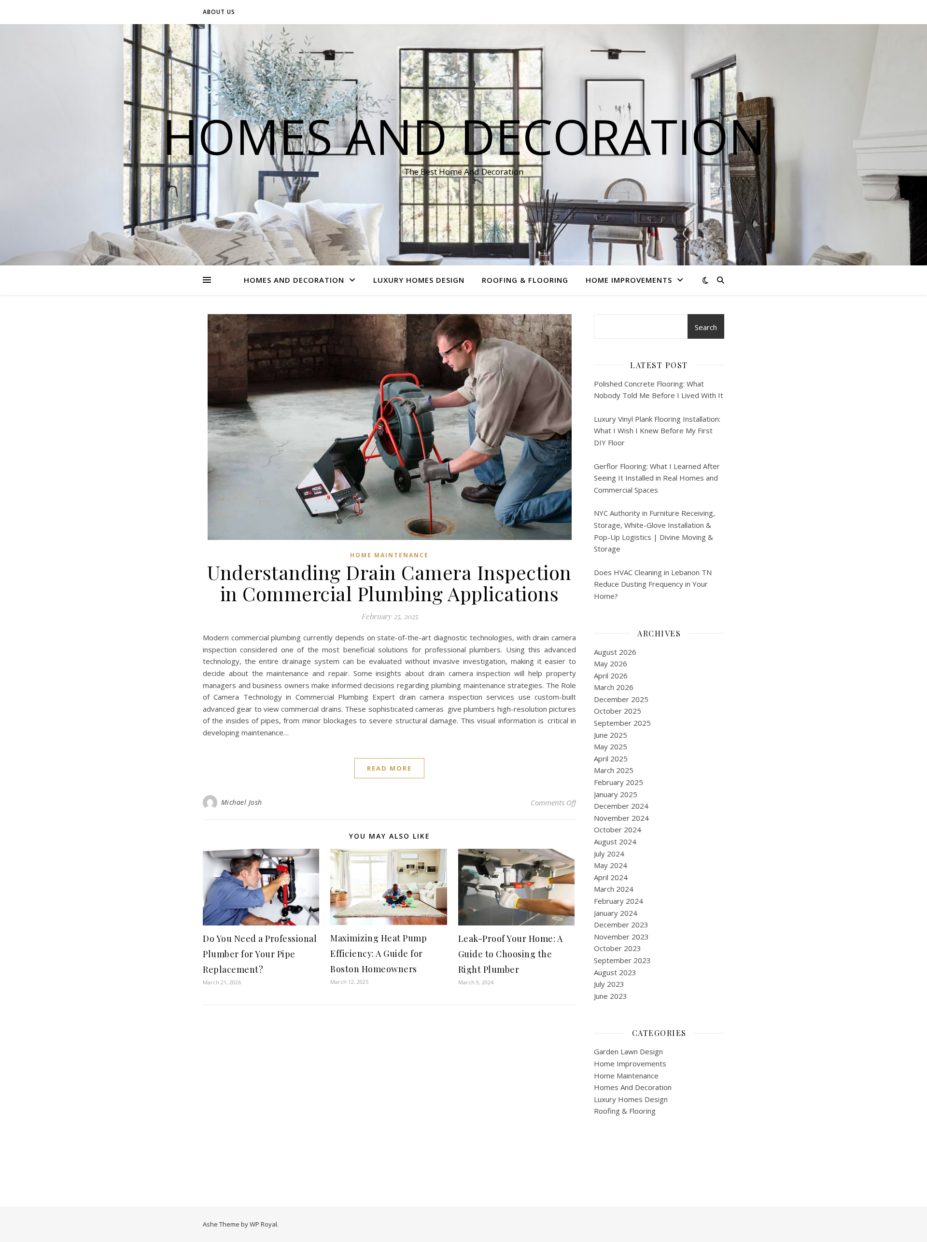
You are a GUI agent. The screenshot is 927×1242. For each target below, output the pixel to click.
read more (389, 768)
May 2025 (610, 746)
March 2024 (613, 889)
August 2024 (615, 841)
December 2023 (621, 924)
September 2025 (622, 723)
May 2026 (610, 663)
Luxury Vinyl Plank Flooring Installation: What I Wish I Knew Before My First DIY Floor (657, 430)
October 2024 (617, 829)
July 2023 (609, 984)
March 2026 (613, 687)
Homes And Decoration (463, 136)
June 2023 (610, 996)
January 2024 (615, 913)
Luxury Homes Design (418, 280)
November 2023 (621, 936)
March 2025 (613, 770)
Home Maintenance (389, 555)
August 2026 (615, 652)
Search (706, 327)
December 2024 (621, 806)
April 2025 (611, 758)
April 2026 (611, 675)
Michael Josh (241, 802)
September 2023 (622, 960)
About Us (219, 12)
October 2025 (617, 711)
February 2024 (618, 901)
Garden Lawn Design (628, 1051)
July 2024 (609, 853)
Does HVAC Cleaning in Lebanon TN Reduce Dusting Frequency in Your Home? (653, 584)
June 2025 (610, 735)
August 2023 (615, 972)
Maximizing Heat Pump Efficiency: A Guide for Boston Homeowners (378, 953)
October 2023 (617, 948)
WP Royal (263, 1224)
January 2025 (615, 794)
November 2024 (621, 818)
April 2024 (611, 877)
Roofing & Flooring (525, 280)
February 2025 (618, 782)
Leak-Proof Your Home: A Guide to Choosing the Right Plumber (510, 954)
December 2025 (621, 699)
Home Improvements (629, 280)
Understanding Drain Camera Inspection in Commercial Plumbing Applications (389, 582)
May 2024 (610, 865)
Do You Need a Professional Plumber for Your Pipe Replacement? (260, 954)
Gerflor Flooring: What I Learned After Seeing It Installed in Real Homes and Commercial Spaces (657, 478)
